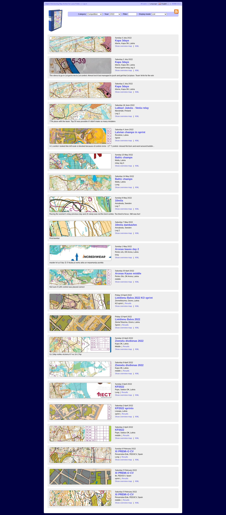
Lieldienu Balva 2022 (127, 319)
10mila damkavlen (126, 224)
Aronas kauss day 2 (127, 249)
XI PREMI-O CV (124, 451)
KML (137, 46)
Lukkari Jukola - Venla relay (132, 107)
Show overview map (123, 46)
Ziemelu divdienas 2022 (129, 340)
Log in (85, 4)
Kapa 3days (122, 40)
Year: (107, 14)
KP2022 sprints (124, 408)
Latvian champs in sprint (130, 132)
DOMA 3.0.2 (176, 4)
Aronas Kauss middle (128, 273)
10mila (119, 200)
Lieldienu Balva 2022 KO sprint (134, 297)
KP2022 (119, 386)
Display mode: (145, 14)
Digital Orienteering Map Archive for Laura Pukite (62, 4)
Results (128, 303)
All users (144, 4)
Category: (82, 14)
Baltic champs (123, 157)
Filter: (125, 14)
